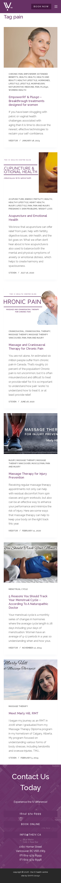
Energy (29, 199)
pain (37, 87)
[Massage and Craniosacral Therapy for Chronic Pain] (30, 304)
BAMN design (34, 875)
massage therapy (18, 334)
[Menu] (55, 6)
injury (12, 206)
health (32, 77)
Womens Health (17, 90)
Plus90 (44, 87)
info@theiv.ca (30, 834)
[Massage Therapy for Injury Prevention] (30, 433)
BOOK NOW (41, 6)
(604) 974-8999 (30, 813)
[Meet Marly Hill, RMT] (30, 679)
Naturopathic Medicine (21, 87)
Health (23, 77)
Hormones (44, 80)
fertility (38, 199)
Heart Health (36, 202)
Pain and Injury (41, 206)
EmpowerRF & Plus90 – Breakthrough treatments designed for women (26, 100)
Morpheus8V (38, 84)
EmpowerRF (30, 74)
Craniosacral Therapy (37, 331)
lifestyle (14, 84)
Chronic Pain (16, 74)
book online (30, 824)
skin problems (29, 209)
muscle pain (38, 463)
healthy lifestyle (27, 80)
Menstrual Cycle (18, 589)
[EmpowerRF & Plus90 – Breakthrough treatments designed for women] (30, 47)
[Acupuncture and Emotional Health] (30, 172)
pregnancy (15, 209)
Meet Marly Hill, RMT (23, 713)
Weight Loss (45, 209)
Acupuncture (16, 199)
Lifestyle (25, 84)
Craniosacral (16, 331)
